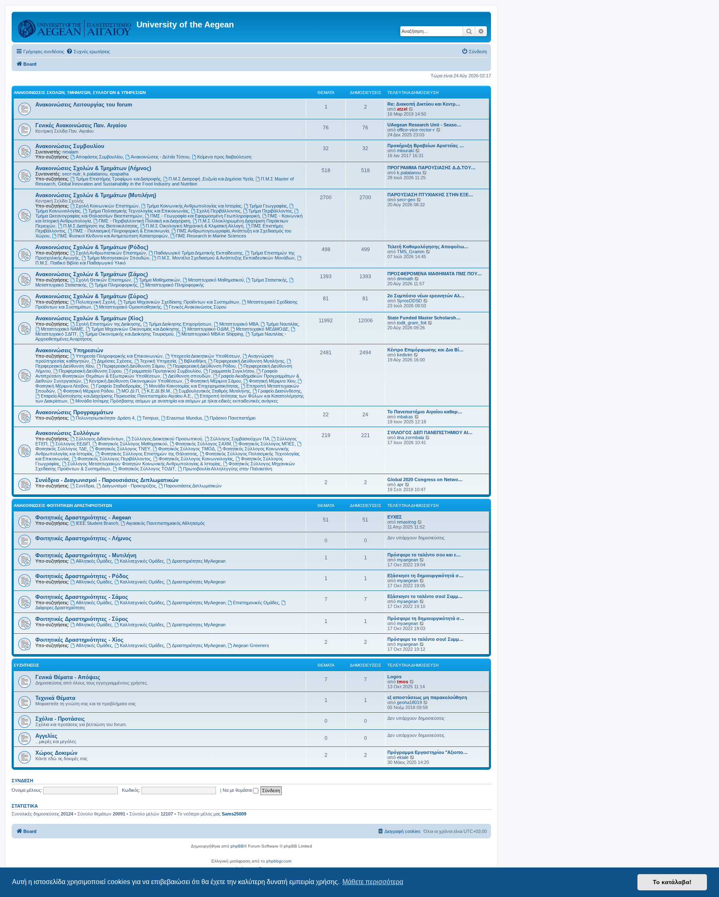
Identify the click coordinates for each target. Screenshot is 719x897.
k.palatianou (95, 173)
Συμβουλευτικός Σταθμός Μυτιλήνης (214, 390)
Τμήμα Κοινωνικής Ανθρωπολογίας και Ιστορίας (193, 205)
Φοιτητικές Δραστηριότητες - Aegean (83, 517)
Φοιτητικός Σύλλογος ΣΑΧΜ (203, 443)
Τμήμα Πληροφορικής (115, 284)
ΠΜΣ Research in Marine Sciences (211, 235)
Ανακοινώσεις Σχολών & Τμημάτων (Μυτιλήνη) (95, 195)
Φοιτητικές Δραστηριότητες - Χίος (79, 640)
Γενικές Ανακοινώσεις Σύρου (197, 306)
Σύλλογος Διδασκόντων (100, 438)
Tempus (150, 417)
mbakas (405, 416)
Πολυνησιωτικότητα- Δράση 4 (105, 417)
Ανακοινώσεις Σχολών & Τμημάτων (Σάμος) (91, 274)
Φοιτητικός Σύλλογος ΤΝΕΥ (122, 448)
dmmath (405, 278)
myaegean (407, 559)
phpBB (237, 846)
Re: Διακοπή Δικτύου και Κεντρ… (423, 103)
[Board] (75, 27)
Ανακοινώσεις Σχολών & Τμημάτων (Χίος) (89, 318)
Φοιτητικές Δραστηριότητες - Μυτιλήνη (85, 555)
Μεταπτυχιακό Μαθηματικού (216, 279)
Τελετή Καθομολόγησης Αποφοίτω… (428, 246)
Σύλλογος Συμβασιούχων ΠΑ (239, 438)
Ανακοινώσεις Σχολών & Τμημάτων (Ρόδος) (91, 247)
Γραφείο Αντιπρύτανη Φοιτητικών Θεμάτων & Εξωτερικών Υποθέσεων (156, 373)
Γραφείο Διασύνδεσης (279, 390)
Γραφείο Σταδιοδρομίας (118, 385)
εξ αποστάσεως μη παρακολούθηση (427, 697)
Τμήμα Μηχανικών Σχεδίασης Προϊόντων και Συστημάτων (181, 301)
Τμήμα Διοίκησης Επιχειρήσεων (180, 323)
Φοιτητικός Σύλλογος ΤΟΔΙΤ (146, 468)
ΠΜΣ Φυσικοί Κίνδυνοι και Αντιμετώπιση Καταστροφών (112, 235)
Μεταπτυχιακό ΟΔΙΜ (207, 328)
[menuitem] (88, 52)
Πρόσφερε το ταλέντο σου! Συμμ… (425, 639)
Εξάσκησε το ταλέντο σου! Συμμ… (425, 596)
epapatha (119, 173)
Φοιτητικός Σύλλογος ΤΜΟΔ (186, 448)
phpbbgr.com (278, 861)
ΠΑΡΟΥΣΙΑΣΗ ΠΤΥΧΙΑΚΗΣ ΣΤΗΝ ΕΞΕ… (430, 194)
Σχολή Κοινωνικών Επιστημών (107, 205)
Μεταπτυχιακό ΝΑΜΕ (62, 328)
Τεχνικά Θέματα (55, 698)
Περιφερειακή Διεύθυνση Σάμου (133, 365)
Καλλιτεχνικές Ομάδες (142, 560)
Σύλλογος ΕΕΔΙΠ (72, 443)
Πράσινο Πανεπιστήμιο (232, 417)
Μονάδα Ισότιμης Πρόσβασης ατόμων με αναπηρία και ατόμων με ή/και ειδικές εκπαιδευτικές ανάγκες (176, 400)
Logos (394, 676)
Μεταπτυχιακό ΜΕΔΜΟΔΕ (262, 328)
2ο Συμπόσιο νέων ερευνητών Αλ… (425, 295)
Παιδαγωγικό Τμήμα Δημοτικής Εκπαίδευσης (198, 252)
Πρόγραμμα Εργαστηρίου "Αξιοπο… (427, 752)
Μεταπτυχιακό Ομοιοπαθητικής (130, 306)
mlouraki (405, 150)
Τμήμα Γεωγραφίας (268, 205)
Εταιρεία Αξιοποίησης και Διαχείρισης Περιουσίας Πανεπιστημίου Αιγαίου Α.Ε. (116, 395)
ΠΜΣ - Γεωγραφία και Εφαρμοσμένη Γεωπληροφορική (205, 215)
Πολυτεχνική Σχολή (95, 301)
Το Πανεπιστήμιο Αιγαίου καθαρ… (424, 411)
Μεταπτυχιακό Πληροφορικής (174, 284)
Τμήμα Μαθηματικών (159, 279)
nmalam (70, 151)
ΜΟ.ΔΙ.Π (130, 390)
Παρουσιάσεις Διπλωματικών (193, 485)
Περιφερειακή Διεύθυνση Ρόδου (204, 365)
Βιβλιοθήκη (195, 360)
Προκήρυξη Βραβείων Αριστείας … (425, 145)
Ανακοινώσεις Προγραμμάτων (74, 412)
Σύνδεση (22, 780)
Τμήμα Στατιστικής (269, 279)
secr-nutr (71, 173)
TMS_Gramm (410, 251)
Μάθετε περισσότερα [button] (372, 881)
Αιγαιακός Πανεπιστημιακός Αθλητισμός (165, 523)
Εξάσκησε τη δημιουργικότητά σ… (425, 575)
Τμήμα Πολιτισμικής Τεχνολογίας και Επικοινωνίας (138, 210)
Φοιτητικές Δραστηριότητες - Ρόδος (82, 576)
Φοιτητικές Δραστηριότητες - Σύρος (81, 619)
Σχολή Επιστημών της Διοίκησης (108, 323)
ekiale (403, 757)
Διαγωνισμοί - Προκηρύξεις (129, 485)
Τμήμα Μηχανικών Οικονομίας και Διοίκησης (135, 328)
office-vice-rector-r (416, 129)
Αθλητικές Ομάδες (94, 560)
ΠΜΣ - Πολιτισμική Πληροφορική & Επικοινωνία (121, 230)
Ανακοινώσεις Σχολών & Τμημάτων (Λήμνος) (93, 168)
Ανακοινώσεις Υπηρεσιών (69, 350)
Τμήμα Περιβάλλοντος (270, 210)
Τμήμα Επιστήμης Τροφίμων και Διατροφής (118, 178)
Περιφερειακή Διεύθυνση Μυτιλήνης (248, 360)
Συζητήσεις (26, 665)
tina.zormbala (410, 437)
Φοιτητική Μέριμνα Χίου (272, 380)
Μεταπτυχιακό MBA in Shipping (212, 333)
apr (400, 484)
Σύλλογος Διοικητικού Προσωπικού (166, 438)
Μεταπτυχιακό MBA (238, 323)
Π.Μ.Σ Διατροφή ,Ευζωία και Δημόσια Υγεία (211, 178)
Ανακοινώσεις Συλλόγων (67, 433)
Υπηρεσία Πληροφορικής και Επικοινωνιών (119, 355)
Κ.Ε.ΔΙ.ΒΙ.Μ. (159, 390)
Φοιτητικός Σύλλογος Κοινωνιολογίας (196, 458)
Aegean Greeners (251, 645)
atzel (402, 108)
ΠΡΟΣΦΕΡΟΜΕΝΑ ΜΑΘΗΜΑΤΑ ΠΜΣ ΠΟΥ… (434, 273)
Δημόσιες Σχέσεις (114, 360)
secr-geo (406, 199)
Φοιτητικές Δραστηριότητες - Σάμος (81, 597)
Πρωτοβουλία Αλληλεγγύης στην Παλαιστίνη (227, 468)
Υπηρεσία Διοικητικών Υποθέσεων (205, 355)
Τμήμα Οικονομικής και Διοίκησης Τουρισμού (129, 333)
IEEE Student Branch (97, 523)
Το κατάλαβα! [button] (672, 882)
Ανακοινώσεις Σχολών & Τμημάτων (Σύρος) (91, 296)
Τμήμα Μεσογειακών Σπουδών (118, 257)
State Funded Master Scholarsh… (424, 317)
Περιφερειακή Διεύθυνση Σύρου (90, 370)
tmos (402, 681)
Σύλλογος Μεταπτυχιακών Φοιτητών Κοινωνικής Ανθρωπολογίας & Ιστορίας (144, 463)
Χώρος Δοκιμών (56, 753)
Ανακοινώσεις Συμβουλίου (69, 146)
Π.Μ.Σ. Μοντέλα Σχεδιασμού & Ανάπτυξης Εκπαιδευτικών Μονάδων (226, 257)
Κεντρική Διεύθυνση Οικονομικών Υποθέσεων (135, 380)
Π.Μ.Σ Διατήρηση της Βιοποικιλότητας (100, 225)
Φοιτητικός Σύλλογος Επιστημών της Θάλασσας (149, 453)
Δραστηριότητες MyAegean (199, 560)
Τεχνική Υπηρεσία (158, 360)
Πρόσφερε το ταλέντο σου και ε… (424, 554)
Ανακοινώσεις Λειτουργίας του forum (83, 104)
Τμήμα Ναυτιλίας (282, 323)
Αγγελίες (46, 736)
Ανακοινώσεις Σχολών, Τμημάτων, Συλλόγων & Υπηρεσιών (80, 92)
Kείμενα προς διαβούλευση (224, 156)
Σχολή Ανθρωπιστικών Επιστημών (111, 252)
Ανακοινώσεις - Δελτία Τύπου (160, 156)
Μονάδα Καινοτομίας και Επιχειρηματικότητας (193, 385)
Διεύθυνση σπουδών (189, 375)
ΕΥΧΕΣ (394, 516)
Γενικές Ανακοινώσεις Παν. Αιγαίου (81, 125)
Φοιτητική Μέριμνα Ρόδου (88, 390)
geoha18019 (409, 702)
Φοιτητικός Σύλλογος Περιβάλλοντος (114, 458)
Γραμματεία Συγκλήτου (231, 370)
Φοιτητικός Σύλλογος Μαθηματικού (132, 443)
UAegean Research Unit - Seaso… (424, 124)
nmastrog (406, 521)
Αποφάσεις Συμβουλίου (99, 156)
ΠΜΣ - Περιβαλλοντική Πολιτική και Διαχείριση (144, 220)
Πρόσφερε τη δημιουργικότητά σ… (425, 618)
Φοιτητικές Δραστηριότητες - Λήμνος (83, 538)
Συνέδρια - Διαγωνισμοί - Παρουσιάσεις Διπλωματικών (107, 480)
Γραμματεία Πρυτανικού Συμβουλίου (165, 370)
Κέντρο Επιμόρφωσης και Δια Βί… (425, 349)
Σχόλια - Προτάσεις (60, 719)
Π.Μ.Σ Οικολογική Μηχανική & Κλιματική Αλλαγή (194, 225)
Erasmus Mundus (184, 417)
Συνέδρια (85, 485)
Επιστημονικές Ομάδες (256, 602)
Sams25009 (234, 813)
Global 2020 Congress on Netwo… (425, 479)
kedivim (404, 354)
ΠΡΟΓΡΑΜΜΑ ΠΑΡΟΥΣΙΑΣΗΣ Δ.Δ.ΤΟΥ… (431, 167)
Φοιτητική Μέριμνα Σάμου (215, 380)
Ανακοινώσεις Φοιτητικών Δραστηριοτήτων (63, 505)
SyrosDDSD (409, 300)
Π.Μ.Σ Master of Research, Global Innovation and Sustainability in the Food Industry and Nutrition (164, 181)
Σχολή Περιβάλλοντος (218, 210)
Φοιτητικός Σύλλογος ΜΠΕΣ (266, 443)
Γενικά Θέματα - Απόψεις (67, 677)
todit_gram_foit (411, 322)
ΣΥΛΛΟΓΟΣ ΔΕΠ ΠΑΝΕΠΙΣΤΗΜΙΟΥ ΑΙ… (430, 432)
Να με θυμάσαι (238, 790)
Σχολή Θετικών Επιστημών (103, 279)
